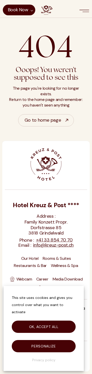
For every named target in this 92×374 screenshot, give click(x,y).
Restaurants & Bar (30, 265)
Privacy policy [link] (43, 360)
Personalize (43, 346)
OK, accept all (44, 326)
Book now (18, 10)
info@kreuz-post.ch (53, 245)
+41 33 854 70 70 (54, 240)
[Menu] (85, 10)
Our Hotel (30, 258)
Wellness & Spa (64, 265)
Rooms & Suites (57, 258)
